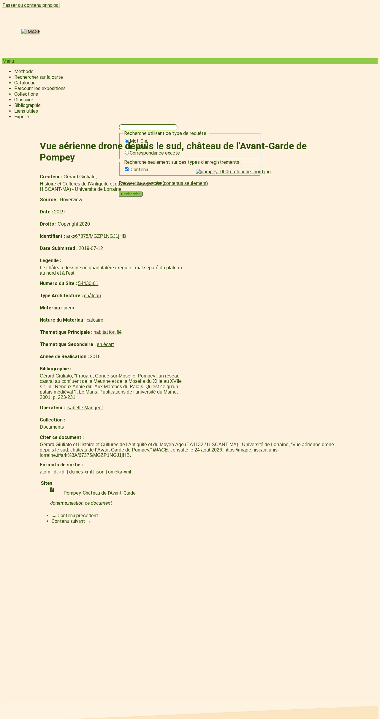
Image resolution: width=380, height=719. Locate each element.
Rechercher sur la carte (38, 77)
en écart (105, 344)
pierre (70, 307)
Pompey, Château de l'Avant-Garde (100, 493)
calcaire (95, 319)
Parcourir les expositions (40, 88)
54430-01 (88, 283)
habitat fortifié (108, 332)
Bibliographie (27, 105)
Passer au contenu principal (31, 5)
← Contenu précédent (75, 515)
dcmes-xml (80, 471)
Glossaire (23, 100)
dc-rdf (60, 471)
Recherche (131, 194)
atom (45, 471)
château (92, 295)
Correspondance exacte (155, 153)
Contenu (139, 169)
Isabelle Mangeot (84, 407)
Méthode (24, 71)
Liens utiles (26, 111)
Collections (26, 94)
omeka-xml (119, 471)
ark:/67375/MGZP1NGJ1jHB (96, 236)
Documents (52, 426)
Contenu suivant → (71, 521)
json (100, 471)
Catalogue (25, 83)
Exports (22, 116)
